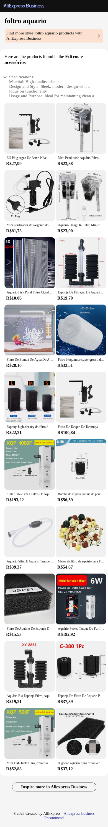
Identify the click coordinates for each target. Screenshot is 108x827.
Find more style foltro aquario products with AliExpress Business (44, 36)
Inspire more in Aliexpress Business (54, 786)
